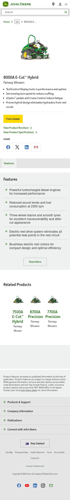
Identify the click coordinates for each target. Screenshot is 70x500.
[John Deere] (19, 4)
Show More (35, 261)
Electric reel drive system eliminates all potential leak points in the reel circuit (35, 233)
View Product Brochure (16, 127)
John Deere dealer (29, 390)
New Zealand (37, 443)
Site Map (9, 452)
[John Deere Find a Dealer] (53, 4)
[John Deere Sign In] (60, 4)
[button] (19, 485)
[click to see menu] (66, 4)
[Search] (66, 12)
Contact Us (35, 458)
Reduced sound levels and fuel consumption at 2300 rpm (30, 204)
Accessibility (59, 452)
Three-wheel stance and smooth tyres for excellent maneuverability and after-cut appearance (35, 218)
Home (6, 21)
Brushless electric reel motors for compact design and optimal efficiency (35, 246)
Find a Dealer (13, 119)
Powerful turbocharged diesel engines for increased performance (34, 191)
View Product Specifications (18, 132)
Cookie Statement (37, 452)
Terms (49, 452)
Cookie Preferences (35, 465)
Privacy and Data (21, 452)
